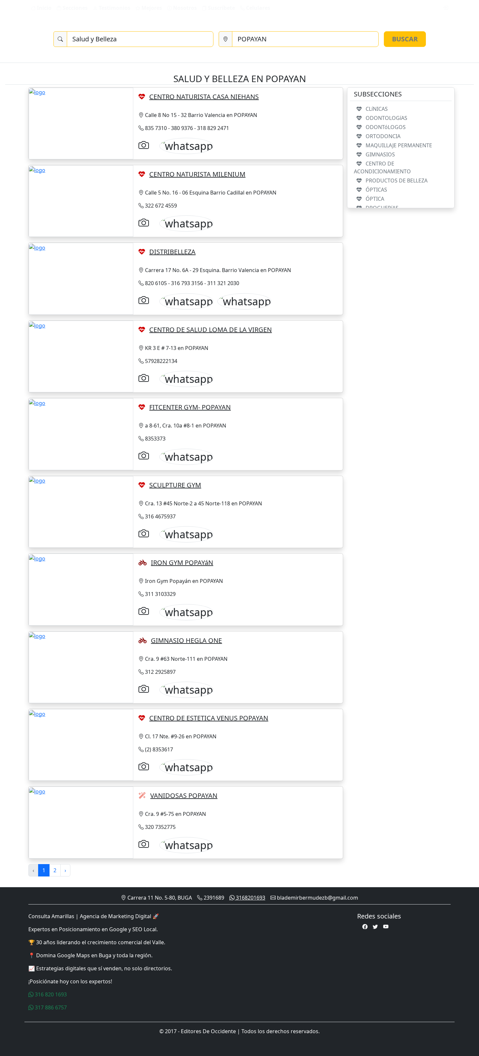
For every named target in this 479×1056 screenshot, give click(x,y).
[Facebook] (365, 926)
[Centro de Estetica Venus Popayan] (37, 713)
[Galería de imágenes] (143, 145)
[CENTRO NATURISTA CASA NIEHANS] (37, 91)
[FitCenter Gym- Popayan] (37, 402)
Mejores (151, 7)
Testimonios (113, 7)
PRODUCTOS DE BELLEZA (396, 180)
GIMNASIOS (379, 154)
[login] (445, 7)
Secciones (74, 7)
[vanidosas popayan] (37, 790)
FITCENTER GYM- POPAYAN (190, 407)
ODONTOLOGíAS (385, 118)
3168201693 (250, 897)
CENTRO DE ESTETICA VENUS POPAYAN (208, 718)
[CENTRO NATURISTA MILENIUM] (37, 169)
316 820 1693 (50, 994)
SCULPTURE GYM (175, 485)
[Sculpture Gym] (37, 480)
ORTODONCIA (382, 136)
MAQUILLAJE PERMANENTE (398, 145)
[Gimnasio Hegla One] (37, 635)
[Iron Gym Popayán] (37, 557)
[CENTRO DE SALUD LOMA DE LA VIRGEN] (37, 324)
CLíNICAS (376, 108)
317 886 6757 (50, 1007)
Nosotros (184, 7)
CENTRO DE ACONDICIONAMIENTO (382, 167)
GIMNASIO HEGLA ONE (186, 640)
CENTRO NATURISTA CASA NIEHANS (204, 96)
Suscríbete (221, 7)
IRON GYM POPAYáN (182, 562)
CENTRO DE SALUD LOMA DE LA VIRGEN (210, 329)
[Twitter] (375, 926)
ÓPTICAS (375, 189)
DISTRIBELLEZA (172, 251)
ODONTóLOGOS (385, 127)
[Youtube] (385, 926)
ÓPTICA (374, 198)
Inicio (43, 7)
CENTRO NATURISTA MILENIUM (197, 174)
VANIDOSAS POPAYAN (183, 795)
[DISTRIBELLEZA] (37, 247)
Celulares (257, 7)
